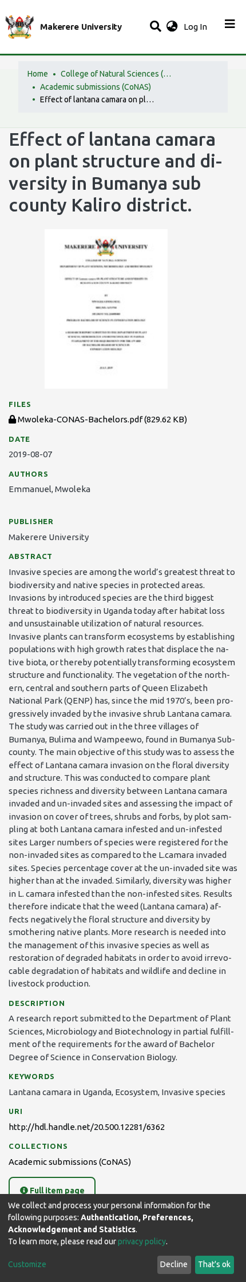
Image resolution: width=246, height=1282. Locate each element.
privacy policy (142, 1241)
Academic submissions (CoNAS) (95, 86)
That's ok (214, 1264)
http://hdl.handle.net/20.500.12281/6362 (87, 1127)
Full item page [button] (56, 1190)
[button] (171, 27)
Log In (196, 26)
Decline (174, 1264)
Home (37, 73)
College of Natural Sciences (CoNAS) (118, 73)
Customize (27, 1264)
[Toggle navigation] (230, 26)
